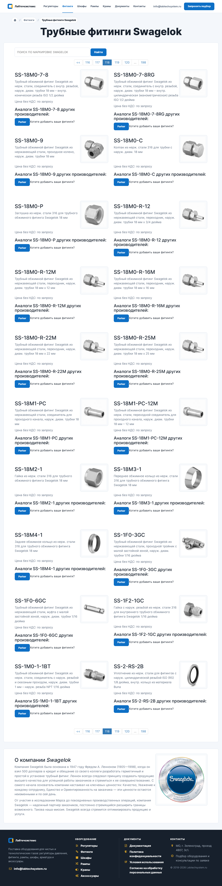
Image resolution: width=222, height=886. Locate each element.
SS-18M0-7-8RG (134, 75)
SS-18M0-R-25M (135, 338)
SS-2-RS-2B (129, 666)
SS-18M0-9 (29, 140)
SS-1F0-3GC (129, 535)
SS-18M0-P (29, 206)
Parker (22, 121)
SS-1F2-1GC (129, 600)
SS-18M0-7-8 (31, 75)
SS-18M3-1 (127, 469)
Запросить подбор (199, 6)
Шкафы (81, 6)
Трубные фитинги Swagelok (59, 20)
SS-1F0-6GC (30, 600)
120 (127, 62)
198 (143, 62)
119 (117, 62)
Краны (107, 6)
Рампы (95, 6)
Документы (122, 6)
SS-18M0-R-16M (134, 272)
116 (87, 62)
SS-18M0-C (128, 140)
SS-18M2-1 (28, 469)
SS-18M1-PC (30, 403)
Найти (98, 52)
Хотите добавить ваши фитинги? (52, 121)
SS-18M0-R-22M (35, 338)
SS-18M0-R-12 (132, 206)
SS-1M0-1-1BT (33, 666)
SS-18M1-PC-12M (136, 403)
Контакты (139, 6)
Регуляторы (51, 6)
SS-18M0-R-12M (35, 272)
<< (78, 62)
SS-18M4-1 (28, 535)
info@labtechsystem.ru (167, 6)
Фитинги (67, 6)
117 (97, 62)
